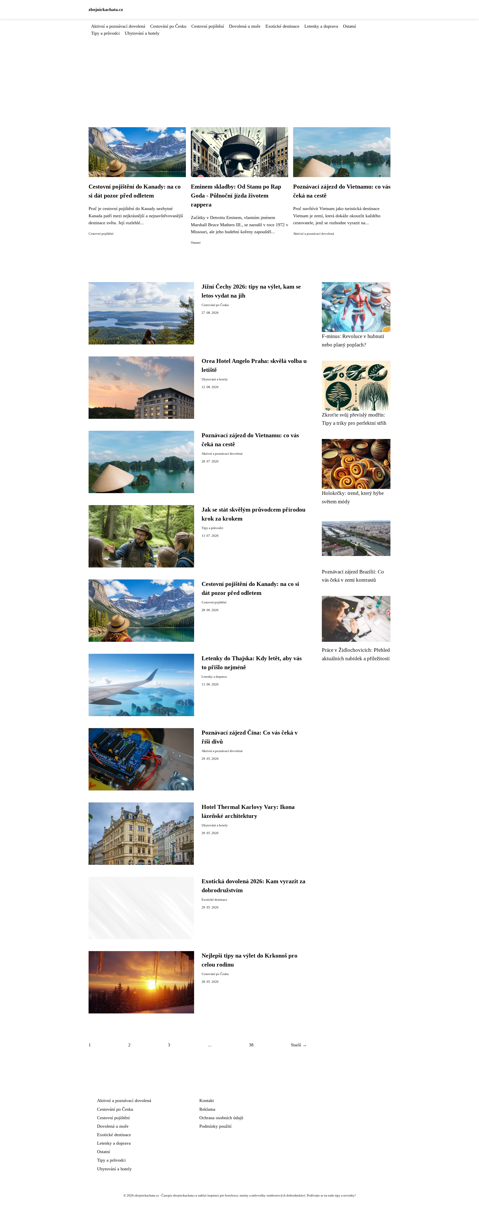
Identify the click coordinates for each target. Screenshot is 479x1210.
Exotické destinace (282, 26)
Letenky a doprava (321, 26)
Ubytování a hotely (142, 33)
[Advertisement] (239, 74)
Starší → (299, 1044)
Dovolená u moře (244, 26)
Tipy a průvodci (105, 33)
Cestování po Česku (168, 26)
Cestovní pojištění (207, 26)
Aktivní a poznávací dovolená (118, 26)
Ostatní (349, 26)
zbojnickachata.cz (106, 9)
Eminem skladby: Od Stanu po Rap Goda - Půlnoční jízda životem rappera (236, 195)
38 (251, 1044)
